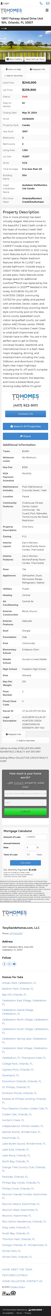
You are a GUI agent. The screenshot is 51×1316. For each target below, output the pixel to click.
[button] (2, 45)
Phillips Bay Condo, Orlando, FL (21, 1182)
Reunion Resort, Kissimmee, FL (21, 1204)
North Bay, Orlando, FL (16, 1161)
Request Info (38, 69)
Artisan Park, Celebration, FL (19, 982)
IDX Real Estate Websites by (15, 1310)
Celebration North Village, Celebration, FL (25, 1021)
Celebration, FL (11, 1057)
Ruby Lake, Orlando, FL (16, 1227)
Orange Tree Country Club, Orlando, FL (24, 1169)
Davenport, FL (10, 1075)
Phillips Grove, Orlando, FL (18, 1188)
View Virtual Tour (35, 59)
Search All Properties (27, 426)
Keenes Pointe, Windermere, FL (21, 1132)
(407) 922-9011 (25, 405)
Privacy (28, 1313)
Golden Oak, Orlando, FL (17, 1114)
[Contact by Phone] (41, 3)
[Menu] (47, 11)
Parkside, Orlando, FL (15, 1176)
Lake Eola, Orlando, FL (15, 1149)
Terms (19, 1313)
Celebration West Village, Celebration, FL (25, 1050)
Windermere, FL (38, 1245)
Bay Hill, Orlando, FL (14, 994)
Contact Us (34, 1281)
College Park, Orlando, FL (17, 1063)
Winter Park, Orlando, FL (17, 1256)
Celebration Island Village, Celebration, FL (18, 1012)
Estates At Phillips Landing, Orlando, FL (24, 1100)
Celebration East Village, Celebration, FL (24, 1002)
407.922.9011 (16, 933)
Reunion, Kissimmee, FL (16, 1215)
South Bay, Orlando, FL (16, 1233)
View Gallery (15, 59)
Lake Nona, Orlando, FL (16, 1155)
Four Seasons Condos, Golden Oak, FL (25, 1108)
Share (27, 436)
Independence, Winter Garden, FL (23, 1126)
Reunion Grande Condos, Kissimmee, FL (24, 1196)
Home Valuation (13, 1281)
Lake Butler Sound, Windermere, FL (24, 1143)
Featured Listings (14, 1275)
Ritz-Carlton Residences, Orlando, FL (24, 1221)
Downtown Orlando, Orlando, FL (21, 1081)
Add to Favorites (14, 75)
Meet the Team (21, 1269)
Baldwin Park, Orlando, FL (18, 988)
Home (6, 1269)
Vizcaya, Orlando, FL (14, 1245)
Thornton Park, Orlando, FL (18, 1239)
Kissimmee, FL (11, 1137)
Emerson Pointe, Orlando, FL (19, 1093)
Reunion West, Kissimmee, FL (20, 1209)
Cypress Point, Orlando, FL (18, 1069)
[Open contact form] (47, 3)
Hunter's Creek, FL (13, 1120)
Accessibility (8, 1313)
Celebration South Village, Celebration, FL (25, 1031)
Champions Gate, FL (33, 1057)
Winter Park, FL (11, 1251)
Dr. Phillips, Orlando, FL (16, 1087)
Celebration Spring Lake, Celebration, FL (24, 1040)
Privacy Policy (18, 1287)
